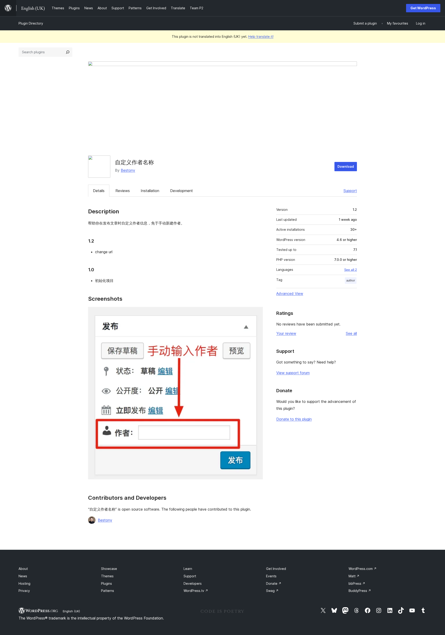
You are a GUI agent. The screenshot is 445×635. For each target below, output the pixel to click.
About (23, 569)
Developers (193, 583)
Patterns (107, 591)
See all (351, 333)
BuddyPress (360, 591)
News (23, 576)
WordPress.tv (196, 591)
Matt (354, 576)
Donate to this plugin (294, 419)
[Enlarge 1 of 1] (256, 313)
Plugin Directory (31, 23)
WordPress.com (363, 569)
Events (271, 576)
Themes (107, 576)
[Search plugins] (67, 52)
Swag (272, 591)
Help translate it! (260, 36)
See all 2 (350, 270)
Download (345, 166)
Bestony (128, 170)
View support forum (293, 372)
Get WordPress (423, 8)
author (350, 280)
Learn (188, 569)
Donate (273, 583)
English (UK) (71, 611)
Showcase (109, 569)
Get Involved (276, 569)
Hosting (24, 583)
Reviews (122, 190)
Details (99, 190)
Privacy (24, 591)
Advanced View (289, 293)
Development (181, 190)
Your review (286, 333)
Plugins (106, 583)
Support (350, 190)
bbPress (357, 583)
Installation (150, 190)
